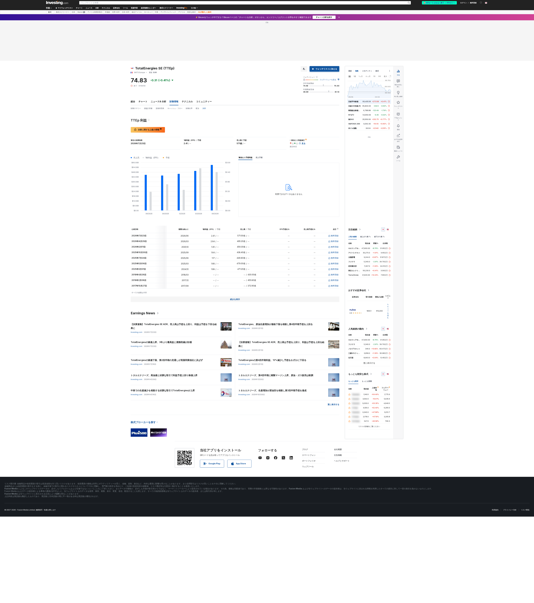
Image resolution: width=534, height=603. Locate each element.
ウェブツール (308, 466)
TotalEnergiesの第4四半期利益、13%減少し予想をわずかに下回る (272, 360)
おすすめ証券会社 (357, 290)
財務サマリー (136, 108)
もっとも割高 (367, 381)
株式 (49, 12)
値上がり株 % (365, 237)
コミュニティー (204, 101)
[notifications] (481, 2)
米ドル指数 (352, 128)
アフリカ (181, 12)
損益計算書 (148, 108)
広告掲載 (338, 455)
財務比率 (189, 108)
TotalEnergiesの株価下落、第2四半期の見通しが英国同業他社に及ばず (167, 360)
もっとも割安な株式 (358, 374)
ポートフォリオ (309, 461)
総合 (133, 101)
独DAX (351, 119)
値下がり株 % (379, 237)
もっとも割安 (353, 381)
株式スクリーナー (166, 8)
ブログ (305, 449)
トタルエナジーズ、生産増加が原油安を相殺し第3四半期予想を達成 (272, 390)
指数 (357, 71)
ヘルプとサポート (342, 461)
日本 (73, 12)
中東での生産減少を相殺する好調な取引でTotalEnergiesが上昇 (163, 390)
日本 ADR (125, 12)
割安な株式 (191, 12)
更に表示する (333, 404)
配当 (197, 108)
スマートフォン (309, 455)
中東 (156, 12)
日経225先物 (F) (354, 106)
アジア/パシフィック (168, 12)
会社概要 (338, 449)
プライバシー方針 (509, 510)
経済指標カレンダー (148, 8)
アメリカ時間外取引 (94, 12)
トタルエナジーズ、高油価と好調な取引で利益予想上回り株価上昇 (164, 375)
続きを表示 (235, 299)
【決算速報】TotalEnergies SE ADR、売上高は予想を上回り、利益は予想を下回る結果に (174, 326)
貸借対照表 (160, 108)
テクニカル (187, 101)
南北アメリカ (137, 12)
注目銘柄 (352, 229)
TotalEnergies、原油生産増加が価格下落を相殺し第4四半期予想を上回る (275, 324)
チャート (143, 101)
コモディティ (367, 71)
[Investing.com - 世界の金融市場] (57, 3)
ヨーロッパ (148, 12)
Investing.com (136, 332)
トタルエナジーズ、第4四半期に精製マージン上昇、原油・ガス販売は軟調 (275, 375)
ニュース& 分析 (158, 101)
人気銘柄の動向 (356, 328)
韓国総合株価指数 (355, 110)
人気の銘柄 (352, 237)
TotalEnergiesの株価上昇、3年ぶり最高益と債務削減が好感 (161, 342)
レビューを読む (388, 311)
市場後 (107, 12)
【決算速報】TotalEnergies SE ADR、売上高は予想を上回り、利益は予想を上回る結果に (281, 344)
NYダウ (351, 115)
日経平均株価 (353, 101)
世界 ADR (116, 12)
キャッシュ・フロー (174, 108)
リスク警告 (525, 510)
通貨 (350, 71)
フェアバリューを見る (328, 80)
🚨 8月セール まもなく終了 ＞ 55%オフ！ (439, 3)
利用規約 (495, 510)
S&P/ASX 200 (354, 124)
